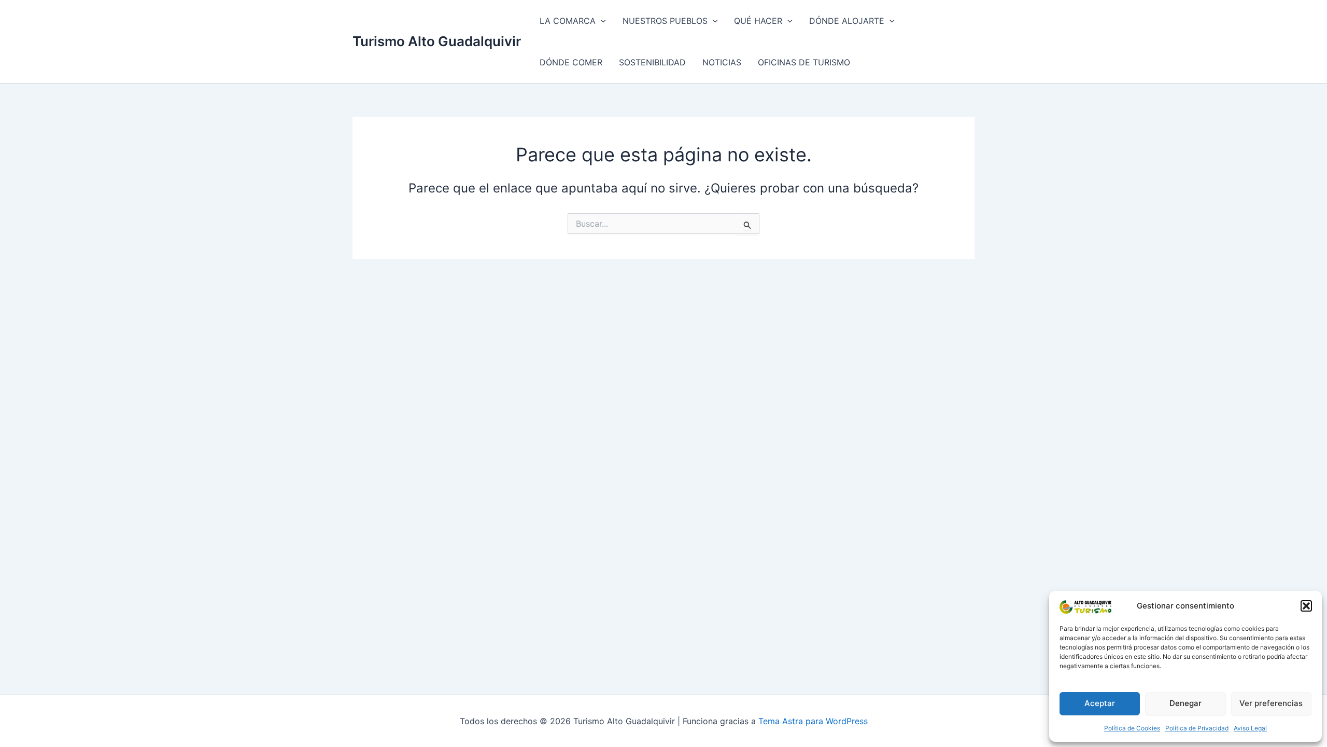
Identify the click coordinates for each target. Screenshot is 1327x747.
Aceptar (1099, 703)
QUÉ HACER (758, 21)
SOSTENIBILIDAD (652, 62)
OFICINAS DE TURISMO (804, 62)
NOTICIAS (721, 62)
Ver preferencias (1271, 703)
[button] (1306, 606)
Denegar (1185, 703)
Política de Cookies (1132, 728)
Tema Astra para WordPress (813, 721)
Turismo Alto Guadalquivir (436, 41)
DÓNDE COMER (571, 62)
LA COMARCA (568, 21)
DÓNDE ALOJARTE (846, 21)
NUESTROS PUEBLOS (665, 21)
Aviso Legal (1250, 728)
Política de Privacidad (1197, 728)
